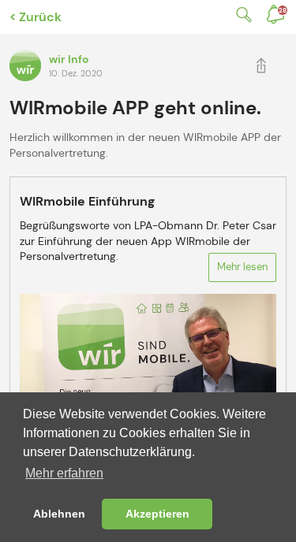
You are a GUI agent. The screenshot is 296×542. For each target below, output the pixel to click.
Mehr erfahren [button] (64, 473)
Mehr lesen (242, 266)
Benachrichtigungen (283, 10)
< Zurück (35, 17)
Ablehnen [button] (59, 513)
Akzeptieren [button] (157, 513)
